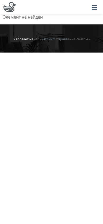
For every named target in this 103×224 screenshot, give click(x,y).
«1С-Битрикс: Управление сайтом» (62, 39)
